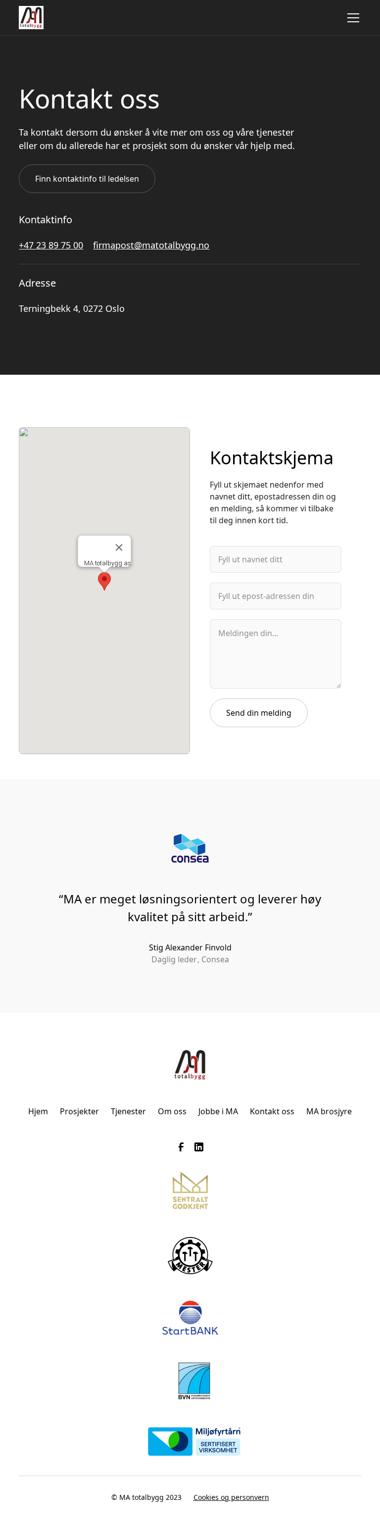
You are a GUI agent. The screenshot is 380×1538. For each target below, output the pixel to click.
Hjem (38, 1111)
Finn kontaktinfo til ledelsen (87, 178)
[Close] (119, 547)
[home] (31, 17)
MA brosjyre (329, 1111)
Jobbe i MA (218, 1111)
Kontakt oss (272, 1111)
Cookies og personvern (231, 1497)
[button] (351, 18)
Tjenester (128, 1111)
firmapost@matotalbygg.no (151, 245)
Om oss (172, 1111)
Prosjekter (79, 1111)
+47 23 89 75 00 (51, 245)
